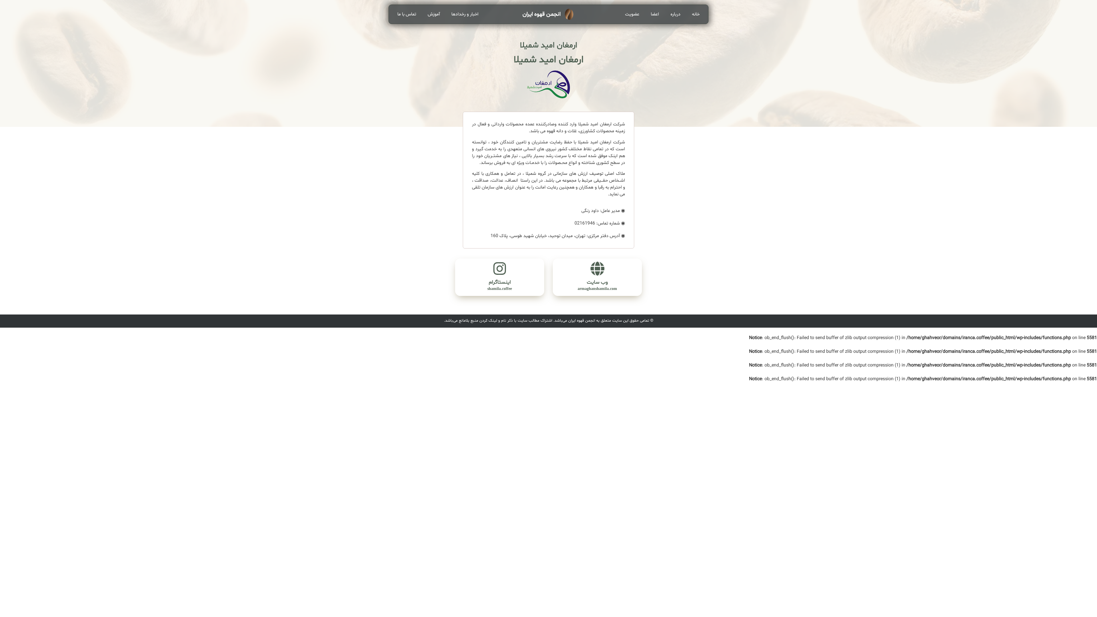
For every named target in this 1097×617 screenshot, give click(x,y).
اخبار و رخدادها (465, 14)
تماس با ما (406, 14)
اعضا (655, 14)
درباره (675, 14)
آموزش (434, 14)
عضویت (632, 14)
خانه (696, 14)
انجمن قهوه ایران (541, 14)
